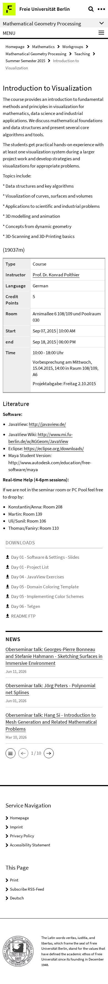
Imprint (16, 827)
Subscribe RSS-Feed (27, 889)
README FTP (23, 616)
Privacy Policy (22, 835)
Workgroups (72, 46)
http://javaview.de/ (47, 424)
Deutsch (17, 898)
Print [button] (14, 880)
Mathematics (43, 46)
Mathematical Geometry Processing (36, 53)
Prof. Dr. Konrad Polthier (56, 275)
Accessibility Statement (30, 844)
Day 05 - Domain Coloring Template (45, 587)
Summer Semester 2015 (25, 60)
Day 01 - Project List (30, 567)
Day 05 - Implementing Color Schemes (47, 596)
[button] (11, 753)
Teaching (82, 53)
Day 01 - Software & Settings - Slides (45, 557)
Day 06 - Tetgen (25, 606)
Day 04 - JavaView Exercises (37, 577)
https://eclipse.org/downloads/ (54, 448)
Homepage (15, 46)
